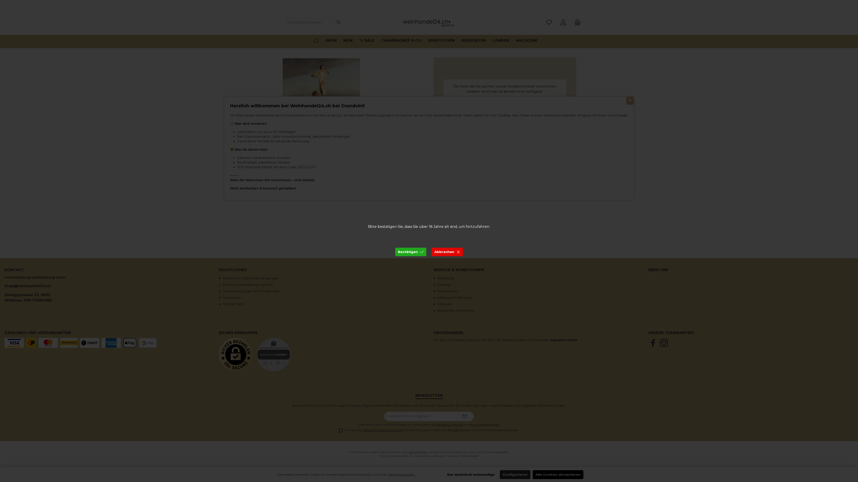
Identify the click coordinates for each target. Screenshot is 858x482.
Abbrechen (444, 252)
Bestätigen (408, 252)
